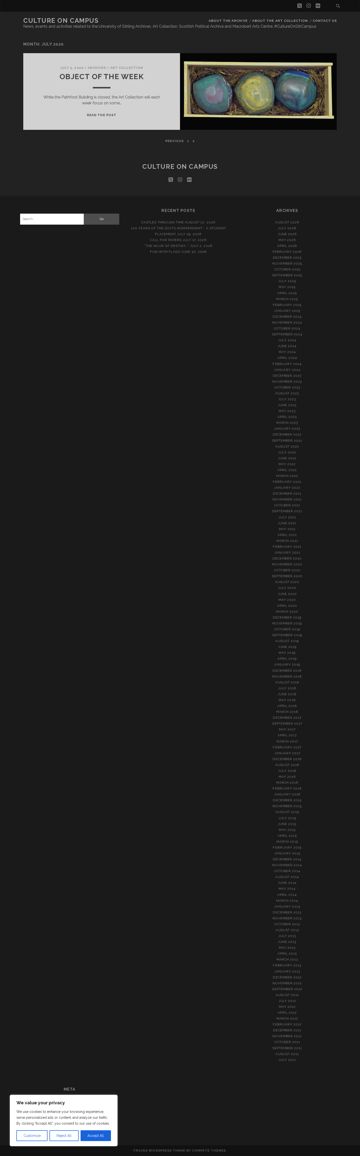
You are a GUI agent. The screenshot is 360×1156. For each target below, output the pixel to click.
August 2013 (287, 930)
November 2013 (287, 918)
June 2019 (287, 647)
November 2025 (287, 263)
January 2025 (287, 311)
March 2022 (287, 476)
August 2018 (287, 682)
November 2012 (287, 983)
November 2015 (287, 806)
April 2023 (287, 417)
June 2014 (287, 883)
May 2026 (287, 240)
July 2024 (287, 340)
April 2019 (287, 658)
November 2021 (287, 499)
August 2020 (287, 582)
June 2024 (287, 346)
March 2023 (287, 423)
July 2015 (287, 818)
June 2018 (287, 694)
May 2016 (287, 777)
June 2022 (287, 458)
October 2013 (287, 924)
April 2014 (287, 895)
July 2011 (287, 1060)
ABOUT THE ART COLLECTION (280, 21)
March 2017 (287, 741)
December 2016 (287, 759)
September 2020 (287, 576)
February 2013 (287, 965)
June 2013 (287, 942)
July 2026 (287, 228)
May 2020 (287, 600)
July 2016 (287, 771)
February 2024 (287, 364)
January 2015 (287, 853)
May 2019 (287, 653)
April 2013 (287, 953)
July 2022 (287, 452)
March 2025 (287, 299)
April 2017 (287, 735)
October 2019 (287, 629)
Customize (32, 1136)
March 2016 (287, 782)
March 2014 (287, 900)
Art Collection (126, 68)
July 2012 (287, 1001)
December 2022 (287, 434)
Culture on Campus (61, 20)
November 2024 (287, 322)
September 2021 (287, 511)
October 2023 (287, 387)
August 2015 (287, 812)
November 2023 (287, 381)
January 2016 (287, 794)
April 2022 (287, 470)
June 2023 (287, 405)
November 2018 (287, 676)
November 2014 (287, 865)
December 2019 (287, 617)
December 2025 (287, 257)
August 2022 (287, 446)
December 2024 (287, 316)
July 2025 (287, 281)
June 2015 (287, 824)
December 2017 (287, 717)
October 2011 (287, 1042)
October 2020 (287, 570)
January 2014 (287, 906)
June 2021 (287, 523)
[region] (64, 1120)
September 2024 (287, 334)
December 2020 (287, 558)
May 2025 (287, 287)
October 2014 (287, 871)
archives (97, 68)
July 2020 (287, 588)
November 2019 (287, 623)
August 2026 (287, 222)
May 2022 (287, 464)
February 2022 (287, 482)
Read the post (101, 115)
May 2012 (287, 1007)
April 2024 (287, 358)
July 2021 (287, 517)
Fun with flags (165, 252)
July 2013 (287, 936)
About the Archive (228, 21)
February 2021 (287, 546)
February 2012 (287, 1024)
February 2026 (287, 252)
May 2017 (287, 729)
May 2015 (287, 830)
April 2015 (287, 836)
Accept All (95, 1136)
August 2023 (287, 393)
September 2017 (287, 723)
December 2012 (287, 977)
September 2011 (287, 1048)
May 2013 (287, 947)
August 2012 (287, 995)
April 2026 (287, 246)
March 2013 (287, 959)
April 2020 (287, 606)
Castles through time (162, 222)
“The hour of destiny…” (166, 246)
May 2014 (287, 888)
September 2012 (287, 989)
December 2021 (287, 493)
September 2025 (287, 275)
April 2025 (287, 293)
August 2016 (287, 765)
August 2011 (287, 1054)
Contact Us (325, 21)
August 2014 (287, 877)
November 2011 (287, 1036)
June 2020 (287, 594)
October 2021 (287, 505)
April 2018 (287, 706)
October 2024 (287, 328)
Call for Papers (166, 240)
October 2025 (287, 269)
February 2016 (287, 788)
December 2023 (287, 375)
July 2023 (287, 399)
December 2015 (287, 800)
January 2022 (287, 487)
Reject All (64, 1136)
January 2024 (287, 370)
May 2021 (287, 529)
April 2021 (287, 535)
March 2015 (287, 841)
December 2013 (287, 912)
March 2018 (287, 712)
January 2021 (287, 552)
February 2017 (287, 747)
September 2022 (287, 440)
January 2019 (287, 664)
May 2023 (287, 411)
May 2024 (287, 352)
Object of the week (102, 76)
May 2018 (287, 700)
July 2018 (287, 688)
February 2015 (287, 847)
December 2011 (287, 1030)
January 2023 (287, 428)
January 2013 (287, 971)
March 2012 (287, 1018)
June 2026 (287, 234)
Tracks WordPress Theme (159, 1150)
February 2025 (287, 305)
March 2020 (287, 611)
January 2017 (287, 753)
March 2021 (287, 541)
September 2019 (287, 635)
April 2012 (287, 1012)
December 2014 (287, 859)
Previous (174, 141)
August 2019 (287, 641)
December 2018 (287, 670)
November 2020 (287, 564)
